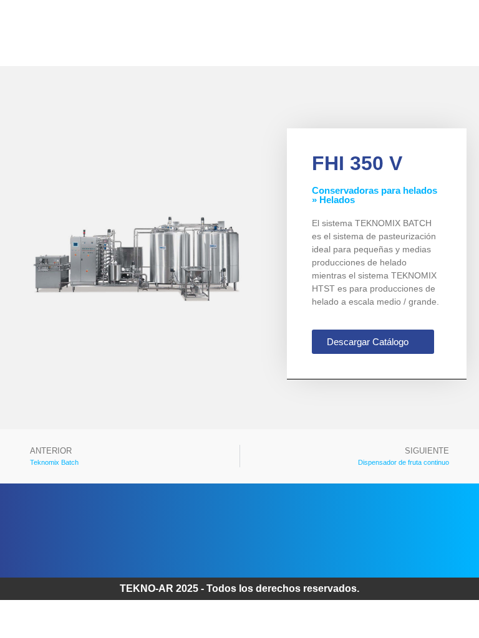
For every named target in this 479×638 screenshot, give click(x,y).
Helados (337, 199)
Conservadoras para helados (374, 190)
